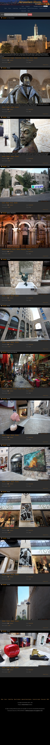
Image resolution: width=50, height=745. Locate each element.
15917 (9, 486)
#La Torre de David (6, 58)
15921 (9, 439)
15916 (9, 346)
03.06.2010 (31, 60)
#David (31, 58)
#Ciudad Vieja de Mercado (7, 388)
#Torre (27, 58)
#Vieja (23, 388)
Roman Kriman (25, 704)
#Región (8, 107)
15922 (9, 625)
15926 (9, 253)
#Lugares (12, 58)
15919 (9, 532)
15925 (9, 393)
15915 (9, 672)
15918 (9, 300)
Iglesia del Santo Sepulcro (33, 8)
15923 (9, 160)
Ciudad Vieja (15, 8)
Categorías (28, 6)
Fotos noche (23, 11)
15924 (9, 62)
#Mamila (3, 107)
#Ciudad (19, 388)
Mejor (5, 8)
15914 (9, 111)
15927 (9, 207)
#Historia (14, 249)
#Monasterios (23, 249)
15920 (9, 579)
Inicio (23, 6)
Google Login (44, 1)
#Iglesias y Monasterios (6, 249)
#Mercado (28, 388)
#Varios (24, 58)
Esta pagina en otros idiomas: (38, 6)
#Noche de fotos (18, 58)
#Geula (3, 202)
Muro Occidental (23, 8)
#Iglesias (18, 249)
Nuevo (9, 8)
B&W (29, 11)
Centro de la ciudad (43, 8)
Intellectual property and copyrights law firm (33, 710)
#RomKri (36, 58)
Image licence (45, 64)
